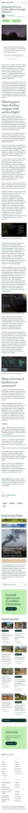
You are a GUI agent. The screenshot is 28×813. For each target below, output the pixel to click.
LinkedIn (17, 782)
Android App (18, 796)
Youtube (17, 787)
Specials (4, 769)
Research (19, 503)
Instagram (17, 785)
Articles (4, 766)
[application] (14, 303)
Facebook (17, 791)
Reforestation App (7, 789)
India (13, 16)
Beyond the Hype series (9, 584)
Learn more (10, 608)
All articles (6, 720)
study (14, 145)
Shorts (3, 771)
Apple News (18, 798)
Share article (16, 20)
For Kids (4, 785)
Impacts (17, 766)
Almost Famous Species (20, 16)
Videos (3, 762)
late (3, 126)
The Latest (4, 775)
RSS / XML (18, 801)
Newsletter (10, 743)
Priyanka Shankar (11, 495)
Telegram (17, 794)
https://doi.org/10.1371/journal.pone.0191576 (13, 436)
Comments (6, 20)
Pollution (12, 503)
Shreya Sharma (10, 15)
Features (4, 773)
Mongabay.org (5, 787)
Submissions (18, 771)
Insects (5, 503)
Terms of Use (18, 773)
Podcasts (4, 764)
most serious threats (7, 248)
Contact (17, 764)
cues (3, 160)
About (16, 762)
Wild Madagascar (6, 782)
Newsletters (18, 769)
